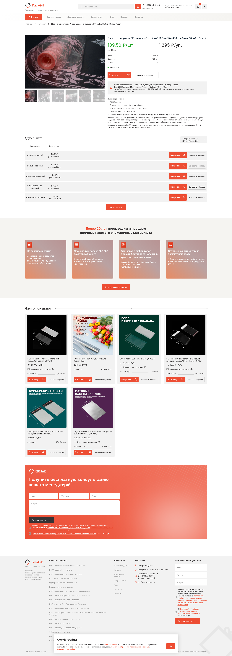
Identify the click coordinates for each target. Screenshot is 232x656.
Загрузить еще (116, 207)
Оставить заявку (40, 520)
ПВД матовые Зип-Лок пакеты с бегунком (67, 604)
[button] (31, 96)
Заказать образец (145, 75)
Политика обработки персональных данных (130, 647)
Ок (170, 646)
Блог (112, 17)
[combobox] (106, 6)
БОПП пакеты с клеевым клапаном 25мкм (67, 566)
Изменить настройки (66, 649)
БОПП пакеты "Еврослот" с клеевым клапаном (69, 595)
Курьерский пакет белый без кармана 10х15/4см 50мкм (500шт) (45, 433)
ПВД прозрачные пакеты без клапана (65, 574)
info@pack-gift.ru (150, 8)
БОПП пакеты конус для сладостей (64, 600)
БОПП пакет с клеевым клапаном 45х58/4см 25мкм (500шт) (43, 360)
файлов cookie (110, 644)
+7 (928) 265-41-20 (151, 5)
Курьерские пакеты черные (61, 587)
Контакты (139, 17)
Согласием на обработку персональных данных (69, 528)
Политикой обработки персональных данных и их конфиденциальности (64, 533)
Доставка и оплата (76, 17)
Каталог (42, 24)
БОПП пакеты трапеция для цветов (64, 619)
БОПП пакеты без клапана (60, 570)
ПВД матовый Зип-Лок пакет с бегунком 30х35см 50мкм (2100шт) (93, 433)
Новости (124, 17)
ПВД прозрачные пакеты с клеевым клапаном (69, 591)
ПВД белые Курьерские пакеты (63, 578)
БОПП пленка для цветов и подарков (65, 628)
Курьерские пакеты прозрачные (63, 583)
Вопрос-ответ (97, 17)
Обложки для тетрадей (59, 632)
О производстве (54, 17)
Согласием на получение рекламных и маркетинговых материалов (192, 602)
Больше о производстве (116, 287)
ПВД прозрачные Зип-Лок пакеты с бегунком (69, 608)
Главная (28, 24)
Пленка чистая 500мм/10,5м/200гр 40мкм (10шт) (90, 360)
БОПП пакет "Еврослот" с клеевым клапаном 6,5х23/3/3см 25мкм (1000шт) (184, 360)
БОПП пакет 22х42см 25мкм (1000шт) (137, 359)
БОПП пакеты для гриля (59, 623)
